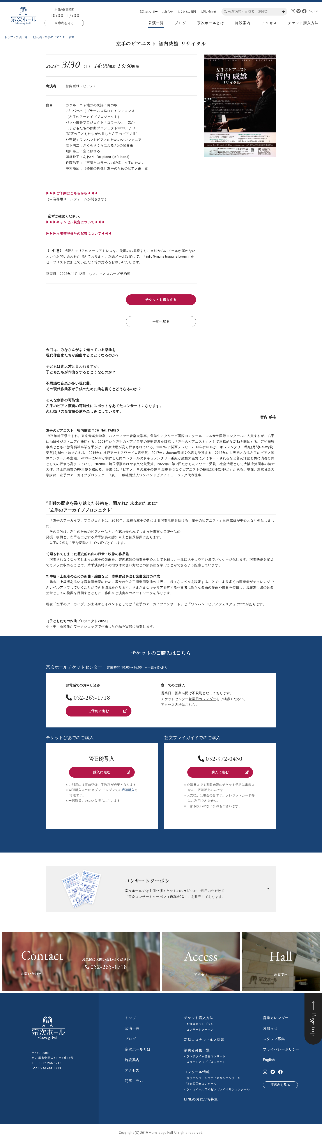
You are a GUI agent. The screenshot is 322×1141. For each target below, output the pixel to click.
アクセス (269, 23)
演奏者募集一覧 (197, 1050)
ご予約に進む (98, 711)
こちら (190, 705)
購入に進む (102, 772)
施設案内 (242, 23)
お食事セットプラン (200, 1024)
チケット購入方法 (303, 23)
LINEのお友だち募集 (201, 1099)
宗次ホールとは (210, 23)
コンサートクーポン (200, 1029)
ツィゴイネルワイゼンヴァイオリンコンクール (218, 1089)
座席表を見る (64, 23)
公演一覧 (156, 23)
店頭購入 (128, 790)
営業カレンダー (148, 11)
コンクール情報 (197, 1072)
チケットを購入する (161, 300)
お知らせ (167, 11)
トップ (130, 1018)
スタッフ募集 (274, 1039)
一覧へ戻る (161, 322)
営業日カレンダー (202, 699)
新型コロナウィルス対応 (204, 1040)
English (314, 11)
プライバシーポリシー (281, 1049)
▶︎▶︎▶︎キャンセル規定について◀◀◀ (75, 222)
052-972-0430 (224, 759)
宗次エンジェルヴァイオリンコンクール (213, 1078)
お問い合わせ (208, 11)
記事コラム (134, 1081)
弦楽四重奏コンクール (201, 1083)
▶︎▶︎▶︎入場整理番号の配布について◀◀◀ (78, 233)
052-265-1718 (92, 698)
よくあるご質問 (186, 11)
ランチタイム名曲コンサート (206, 1056)
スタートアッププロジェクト (206, 1061)
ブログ (180, 23)
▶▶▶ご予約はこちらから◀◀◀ (72, 193)
